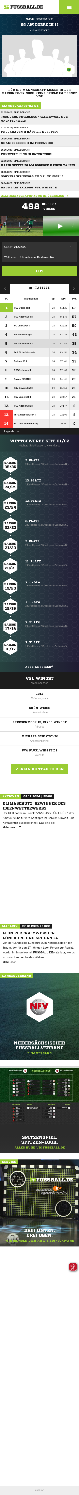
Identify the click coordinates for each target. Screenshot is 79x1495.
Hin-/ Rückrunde (74, 288)
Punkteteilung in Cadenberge (26, 154)
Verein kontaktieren (39, 769)
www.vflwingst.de (40, 750)
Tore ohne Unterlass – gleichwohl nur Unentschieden (34, 118)
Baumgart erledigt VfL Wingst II (29, 187)
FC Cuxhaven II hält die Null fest (29, 132)
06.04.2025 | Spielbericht (15, 183)
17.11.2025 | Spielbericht (15, 127)
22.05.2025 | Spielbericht (15, 172)
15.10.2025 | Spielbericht (15, 150)
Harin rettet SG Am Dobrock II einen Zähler (38, 165)
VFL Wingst (40, 678)
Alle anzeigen (38, 666)
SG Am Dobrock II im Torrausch (27, 143)
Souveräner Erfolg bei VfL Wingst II (32, 176)
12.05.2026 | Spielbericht (15, 112)
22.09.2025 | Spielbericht (15, 161)
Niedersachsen (44, 18)
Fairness (5, 288)
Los (39, 271)
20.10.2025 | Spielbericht (15, 138)
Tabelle (42, 287)
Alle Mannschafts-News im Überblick (32, 195)
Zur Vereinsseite (39, 30)
